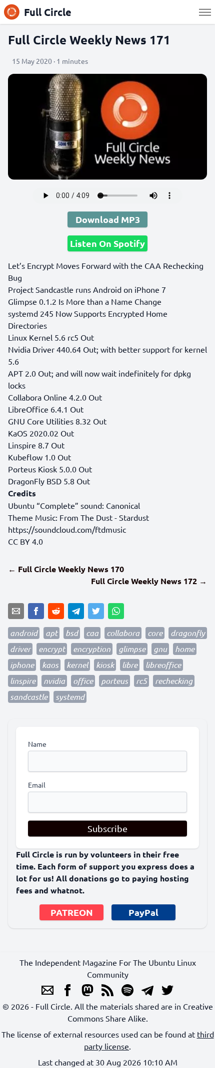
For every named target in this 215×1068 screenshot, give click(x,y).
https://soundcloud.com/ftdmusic (67, 529)
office (83, 680)
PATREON (71, 912)
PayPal (143, 912)
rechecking (173, 680)
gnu (160, 648)
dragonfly (187, 633)
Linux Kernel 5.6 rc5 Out (51, 337)
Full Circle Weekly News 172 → (149, 581)
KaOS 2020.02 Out (41, 433)
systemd (70, 696)
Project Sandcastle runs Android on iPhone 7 (87, 289)
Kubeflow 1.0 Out (39, 457)
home (184, 648)
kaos (50, 664)
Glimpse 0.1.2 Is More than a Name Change (85, 301)
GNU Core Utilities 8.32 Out (57, 421)
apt (52, 633)
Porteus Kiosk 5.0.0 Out (50, 469)
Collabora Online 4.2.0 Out (55, 397)
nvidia (54, 680)
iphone (22, 664)
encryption (91, 648)
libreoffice (163, 664)
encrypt (51, 648)
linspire (23, 680)
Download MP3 (108, 219)
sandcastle (29, 696)
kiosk (105, 664)
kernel (77, 664)
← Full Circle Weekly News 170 (66, 569)
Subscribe (108, 828)
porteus (114, 680)
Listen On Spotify (107, 243)
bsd (72, 633)
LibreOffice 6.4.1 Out (46, 409)
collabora (123, 633)
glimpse (132, 648)
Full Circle (48, 11)
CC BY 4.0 (25, 541)
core (155, 633)
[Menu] (205, 12)
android (24, 633)
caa (92, 633)
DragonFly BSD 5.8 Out (49, 481)
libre (130, 664)
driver (20, 648)
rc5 (141, 680)
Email (37, 784)
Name (37, 743)
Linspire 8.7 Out (36, 445)
